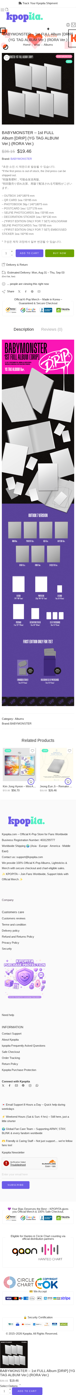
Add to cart (29, 253)
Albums (48, 44)
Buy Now (59, 253)
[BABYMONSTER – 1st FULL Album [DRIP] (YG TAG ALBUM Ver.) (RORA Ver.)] (38, 89)
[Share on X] (19, 291)
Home (26, 44)
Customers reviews (13, 918)
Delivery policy (11, 930)
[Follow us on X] (3, 1085)
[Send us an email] (16, 1085)
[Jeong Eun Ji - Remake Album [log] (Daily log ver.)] (56, 764)
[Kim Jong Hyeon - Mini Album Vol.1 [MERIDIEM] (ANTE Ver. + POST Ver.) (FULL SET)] (19, 764)
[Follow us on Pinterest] (23, 1085)
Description (24, 329)
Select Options (9, 1386)
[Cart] (73, 24)
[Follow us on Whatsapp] (37, 1085)
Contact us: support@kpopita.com (22, 857)
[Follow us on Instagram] (30, 1085)
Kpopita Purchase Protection (19, 1070)
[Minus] (12, 255)
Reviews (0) (51, 329)
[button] (31, 781)
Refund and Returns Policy (18, 936)
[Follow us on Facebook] (9, 1085)
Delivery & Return (17, 264)
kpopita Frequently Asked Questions (23, 1045)
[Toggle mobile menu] (2, 10)
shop (37, 44)
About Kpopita (10, 1039)
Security (7, 948)
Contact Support (11, 1033)
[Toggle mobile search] (7, 10)
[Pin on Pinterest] (32, 291)
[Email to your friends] (39, 291)
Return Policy (10, 1064)
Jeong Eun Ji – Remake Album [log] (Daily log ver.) (56, 786)
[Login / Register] (68, 25)
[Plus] (12, 251)
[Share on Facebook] (25, 291)
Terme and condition (14, 924)
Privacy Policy (10, 942)
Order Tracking (11, 1057)
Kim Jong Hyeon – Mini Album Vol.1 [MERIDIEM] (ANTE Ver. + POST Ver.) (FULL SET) (19, 786)
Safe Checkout (11, 1051)
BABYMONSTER (21, 158)
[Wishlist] (7, 58)
